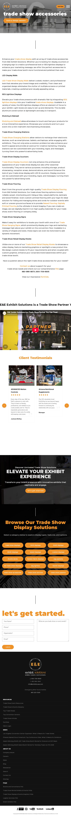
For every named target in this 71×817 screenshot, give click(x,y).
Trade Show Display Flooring (54, 190)
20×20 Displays (12, 552)
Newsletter (7, 768)
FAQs (5, 783)
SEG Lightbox (35, 566)
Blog (4, 764)
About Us (7, 749)
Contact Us (7, 775)
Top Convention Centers (11, 714)
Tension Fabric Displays (35, 559)
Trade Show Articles (10, 718)
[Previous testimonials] (4, 405)
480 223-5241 (35, 692)
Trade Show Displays (12, 545)
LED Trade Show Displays (12, 566)
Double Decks (13, 559)
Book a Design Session (16, 21)
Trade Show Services (35, 572)
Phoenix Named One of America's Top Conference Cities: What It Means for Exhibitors (32, 737)
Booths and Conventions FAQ (13, 786)
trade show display (23, 59)
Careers (5, 756)
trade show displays (45, 102)
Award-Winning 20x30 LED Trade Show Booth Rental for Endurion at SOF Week (30, 741)
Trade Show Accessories (12, 572)
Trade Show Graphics (58, 572)
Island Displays (35, 552)
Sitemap (6, 779)
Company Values (8, 752)
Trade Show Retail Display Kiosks (40, 244)
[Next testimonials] (67, 405)
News (5, 730)
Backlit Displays (58, 566)
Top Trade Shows (9, 711)
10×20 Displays (58, 545)
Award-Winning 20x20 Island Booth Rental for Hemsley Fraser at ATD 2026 (28, 745)
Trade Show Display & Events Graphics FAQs (18, 794)
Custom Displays (58, 552)
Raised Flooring (50, 203)
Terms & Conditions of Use (51, 813)
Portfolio (45, 277)
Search (5, 771)
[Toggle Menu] (68, 6)
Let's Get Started (35, 491)
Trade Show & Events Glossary (13, 707)
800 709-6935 (36, 678)
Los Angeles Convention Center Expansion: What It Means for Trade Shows (28, 733)
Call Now (60, 6)
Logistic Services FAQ (10, 798)
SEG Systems (58, 559)
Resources (7, 699)
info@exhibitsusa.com (35, 684)
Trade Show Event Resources (13, 703)
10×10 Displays (35, 545)
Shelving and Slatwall (11, 121)
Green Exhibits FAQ (9, 802)
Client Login (7, 726)
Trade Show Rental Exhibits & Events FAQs (17, 790)
